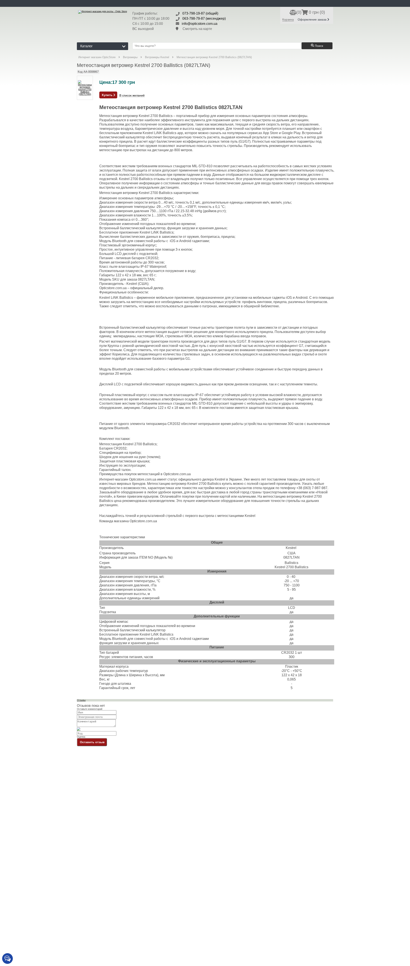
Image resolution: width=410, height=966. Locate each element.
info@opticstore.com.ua (199, 23)
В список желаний (132, 95)
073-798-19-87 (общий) (200, 13)
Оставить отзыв (92, 742)
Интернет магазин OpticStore (97, 57)
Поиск (318, 45)
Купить (107, 95)
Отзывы (81, 700)
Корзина (288, 19)
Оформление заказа (312, 19)
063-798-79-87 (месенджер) (204, 18)
